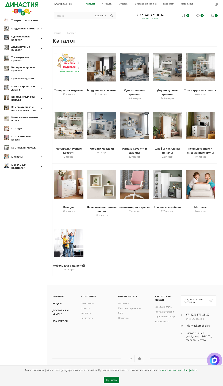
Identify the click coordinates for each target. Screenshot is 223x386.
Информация (127, 296)
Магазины (123, 303)
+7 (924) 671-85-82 (152, 14)
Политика (123, 317)
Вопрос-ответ (162, 321)
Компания (88, 296)
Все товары (60, 320)
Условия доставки (164, 311)
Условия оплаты (163, 306)
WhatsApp (139, 358)
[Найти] (111, 15)
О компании (87, 303)
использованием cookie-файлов (178, 370)
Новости (85, 308)
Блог (120, 313)
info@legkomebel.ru (198, 325)
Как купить (87, 317)
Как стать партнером (129, 308)
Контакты (86, 313)
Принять (111, 380)
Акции (57, 303)
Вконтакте (130, 358)
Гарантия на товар (165, 316)
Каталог (58, 296)
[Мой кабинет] (216, 4)
